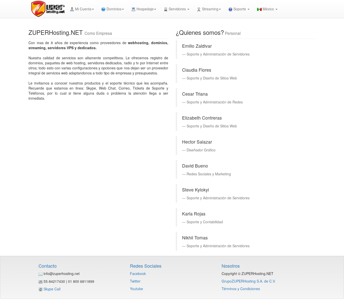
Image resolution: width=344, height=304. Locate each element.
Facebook (138, 273)
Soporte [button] (239, 8)
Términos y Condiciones (241, 288)
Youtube (136, 288)
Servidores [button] (177, 8)
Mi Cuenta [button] (82, 8)
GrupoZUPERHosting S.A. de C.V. (249, 281)
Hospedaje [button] (144, 8)
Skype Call (52, 288)
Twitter (135, 281)
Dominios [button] (113, 8)
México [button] (268, 8)
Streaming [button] (209, 8)
